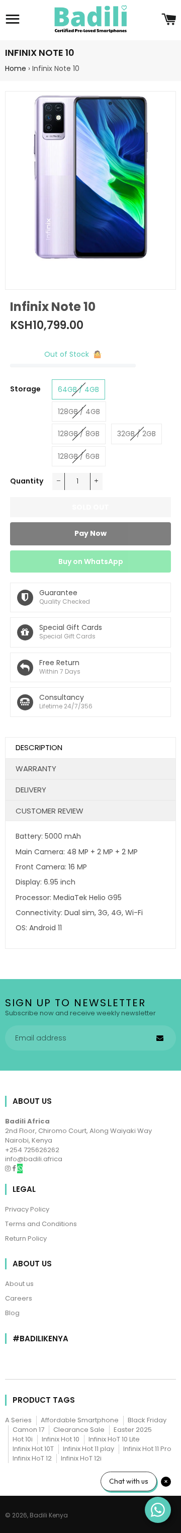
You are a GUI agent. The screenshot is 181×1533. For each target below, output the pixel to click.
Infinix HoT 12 (32, 1458)
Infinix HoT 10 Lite (114, 1439)
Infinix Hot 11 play (88, 1449)
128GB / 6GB (79, 456)
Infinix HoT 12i (81, 1458)
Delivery (31, 789)
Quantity (26, 481)
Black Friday (147, 1420)
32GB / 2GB (136, 434)
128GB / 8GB (79, 434)
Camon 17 (28, 1429)
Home (15, 68)
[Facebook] (14, 1168)
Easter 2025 (133, 1429)
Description (39, 747)
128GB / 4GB (79, 412)
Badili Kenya (49, 1515)
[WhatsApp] (20, 1168)
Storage (25, 389)
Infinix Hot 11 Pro (147, 1449)
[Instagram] (8, 1168)
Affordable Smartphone (80, 1420)
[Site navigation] (12, 20)
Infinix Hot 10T (33, 1449)
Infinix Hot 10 (60, 1439)
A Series (18, 1420)
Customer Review (49, 810)
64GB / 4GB (78, 389)
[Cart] (168, 20)
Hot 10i (23, 1439)
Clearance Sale (79, 1429)
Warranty (36, 768)
